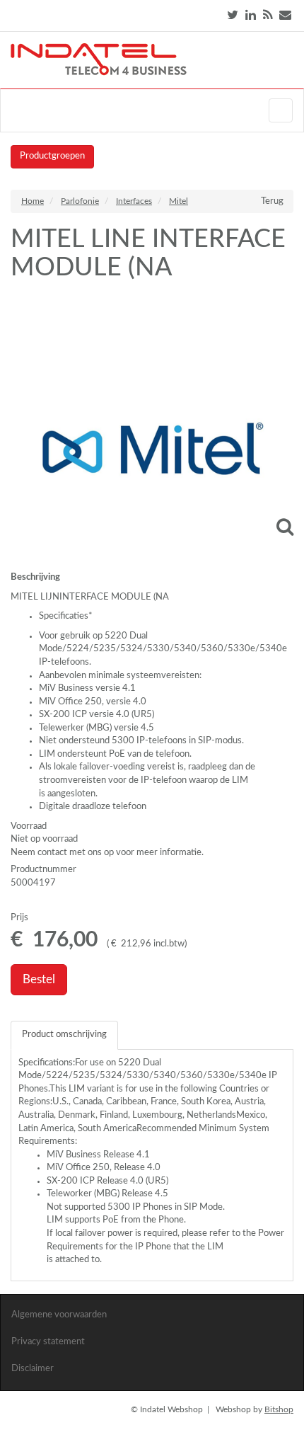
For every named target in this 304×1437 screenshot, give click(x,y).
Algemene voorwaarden (59, 1314)
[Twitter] (232, 15)
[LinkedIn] (250, 15)
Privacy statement (48, 1341)
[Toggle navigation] (281, 110)
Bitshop (278, 1409)
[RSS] (267, 15)
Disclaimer (32, 1368)
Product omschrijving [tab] (64, 1034)
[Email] (285, 15)
